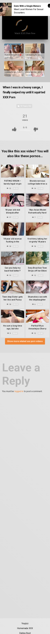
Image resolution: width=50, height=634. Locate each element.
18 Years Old (25, 106)
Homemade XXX (25, 628)
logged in (18, 391)
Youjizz (25, 623)
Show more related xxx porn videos (25, 341)
